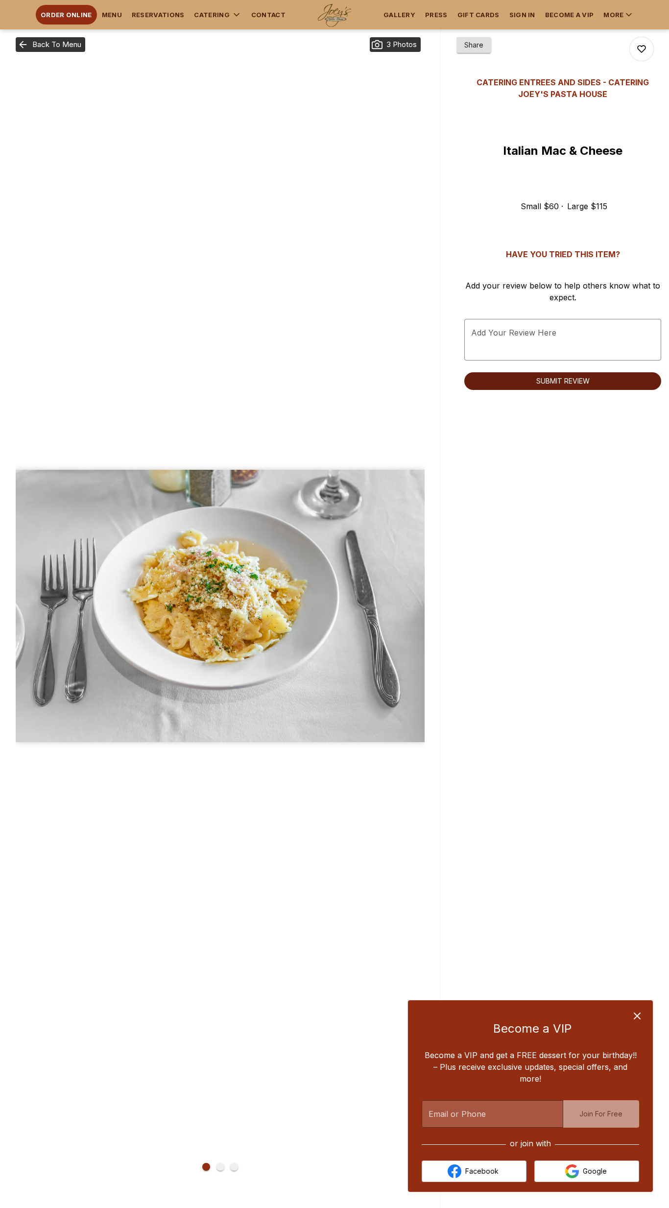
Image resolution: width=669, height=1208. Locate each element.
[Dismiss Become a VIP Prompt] (637, 1016)
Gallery (399, 15)
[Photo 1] (206, 1167)
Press (436, 15)
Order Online (66, 15)
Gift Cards (478, 15)
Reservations (158, 15)
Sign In (522, 15)
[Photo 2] (220, 1167)
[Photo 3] (234, 1167)
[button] (217, 14)
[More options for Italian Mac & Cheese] (641, 49)
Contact (268, 15)
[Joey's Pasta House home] (334, 14)
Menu (112, 15)
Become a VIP (569, 15)
